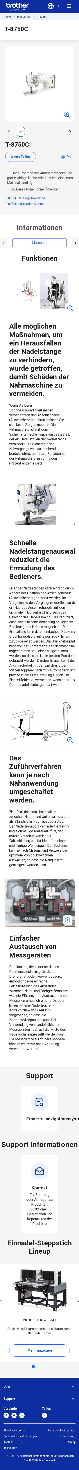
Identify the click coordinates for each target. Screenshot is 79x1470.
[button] (8, 131)
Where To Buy (21, 156)
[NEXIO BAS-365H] (39, 1290)
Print (70, 156)
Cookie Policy (67, 1436)
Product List (24, 16)
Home (7, 16)
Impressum (10, 1447)
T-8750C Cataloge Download (25, 198)
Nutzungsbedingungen (61, 1430)
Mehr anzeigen (39, 1350)
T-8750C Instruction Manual (24, 204)
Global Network (12, 1430)
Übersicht (39, 243)
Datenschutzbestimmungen (20, 1436)
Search (60, 6)
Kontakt (8, 1442)
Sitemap (70, 1442)
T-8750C (42, 16)
